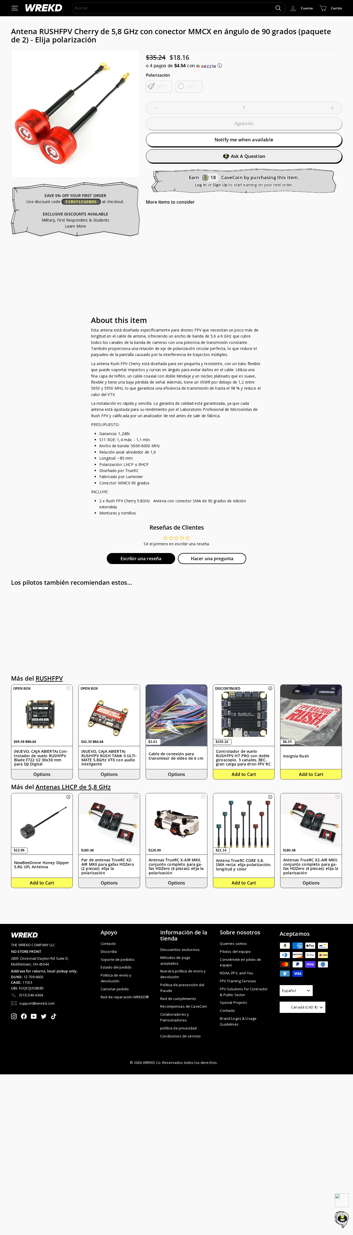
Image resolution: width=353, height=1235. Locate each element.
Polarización (158, 75)
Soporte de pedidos (118, 959)
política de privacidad (178, 1028)
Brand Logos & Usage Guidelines (238, 1021)
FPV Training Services (238, 980)
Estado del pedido (116, 967)
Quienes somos (233, 943)
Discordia (109, 951)
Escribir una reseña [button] (141, 559)
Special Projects (233, 1002)
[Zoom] (75, 114)
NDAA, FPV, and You (236, 972)
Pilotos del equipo (235, 951)
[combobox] (179, 8)
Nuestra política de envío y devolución (183, 974)
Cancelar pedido (115, 988)
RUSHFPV (49, 678)
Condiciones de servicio (180, 1036)
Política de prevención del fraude (182, 987)
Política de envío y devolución (116, 978)
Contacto (108, 943)
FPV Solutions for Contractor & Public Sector (244, 991)
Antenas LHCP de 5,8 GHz (73, 787)
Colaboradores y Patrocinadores (174, 1017)
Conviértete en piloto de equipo (240, 962)
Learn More (75, 226)
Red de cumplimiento (178, 998)
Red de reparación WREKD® (125, 996)
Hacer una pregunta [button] (212, 559)
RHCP (162, 86)
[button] (244, 66)
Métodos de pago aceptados (175, 960)
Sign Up (220, 184)
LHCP (192, 86)
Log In (201, 184)
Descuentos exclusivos (180, 949)
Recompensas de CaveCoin (183, 1006)
